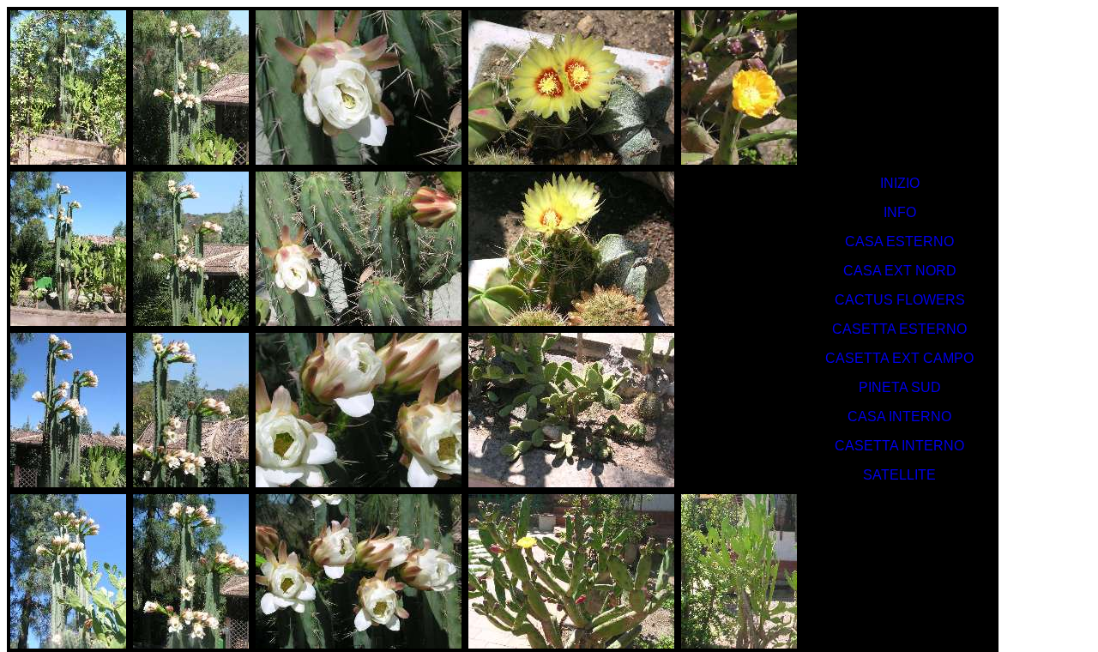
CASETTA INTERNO (899, 445)
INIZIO (900, 183)
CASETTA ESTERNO (899, 329)
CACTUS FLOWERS (900, 300)
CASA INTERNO (899, 416)
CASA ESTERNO (899, 241)
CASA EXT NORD (899, 270)
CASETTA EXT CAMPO (899, 358)
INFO (900, 212)
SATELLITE (899, 475)
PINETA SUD (900, 387)
